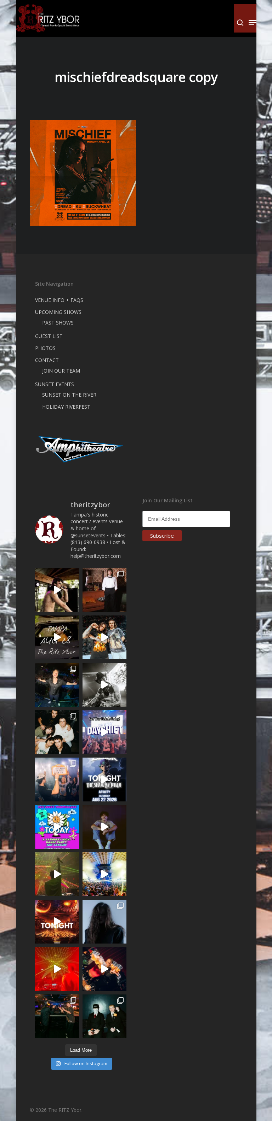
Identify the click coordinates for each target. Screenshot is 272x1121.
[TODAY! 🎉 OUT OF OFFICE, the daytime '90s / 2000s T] (57, 827)
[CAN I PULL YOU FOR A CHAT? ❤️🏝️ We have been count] (57, 779)
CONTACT (47, 360)
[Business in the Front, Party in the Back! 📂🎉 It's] (104, 590)
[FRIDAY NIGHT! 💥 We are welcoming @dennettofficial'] (57, 637)
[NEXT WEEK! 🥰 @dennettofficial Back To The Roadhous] (104, 827)
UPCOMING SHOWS (58, 312)
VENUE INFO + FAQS (59, 300)
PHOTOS (45, 348)
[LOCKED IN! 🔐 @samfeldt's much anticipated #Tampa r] (57, 685)
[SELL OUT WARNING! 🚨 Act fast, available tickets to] (57, 1016)
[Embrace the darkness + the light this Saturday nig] (57, 969)
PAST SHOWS (58, 322)
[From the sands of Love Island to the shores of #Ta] (57, 590)
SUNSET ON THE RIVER (69, 394)
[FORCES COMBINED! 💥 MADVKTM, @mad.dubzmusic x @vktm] (104, 1016)
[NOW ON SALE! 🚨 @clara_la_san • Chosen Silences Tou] (104, 922)
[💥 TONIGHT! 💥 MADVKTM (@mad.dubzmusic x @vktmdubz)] (57, 922)
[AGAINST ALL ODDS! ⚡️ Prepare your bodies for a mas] (104, 637)
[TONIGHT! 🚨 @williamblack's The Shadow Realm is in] (104, 779)
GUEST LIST (49, 336)
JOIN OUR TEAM (61, 370)
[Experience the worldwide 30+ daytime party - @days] (104, 732)
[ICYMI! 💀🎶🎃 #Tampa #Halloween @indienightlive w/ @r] (57, 732)
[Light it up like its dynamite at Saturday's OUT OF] (104, 969)
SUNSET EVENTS (54, 384)
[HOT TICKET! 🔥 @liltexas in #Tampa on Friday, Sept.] (104, 685)
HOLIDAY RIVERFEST (66, 406)
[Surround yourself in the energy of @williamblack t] (57, 874)
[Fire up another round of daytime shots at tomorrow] (104, 874)
